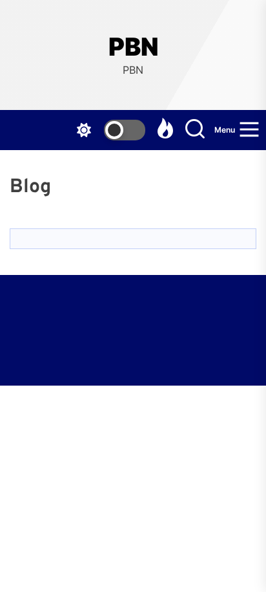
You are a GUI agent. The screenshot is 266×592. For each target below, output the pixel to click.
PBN (133, 46)
